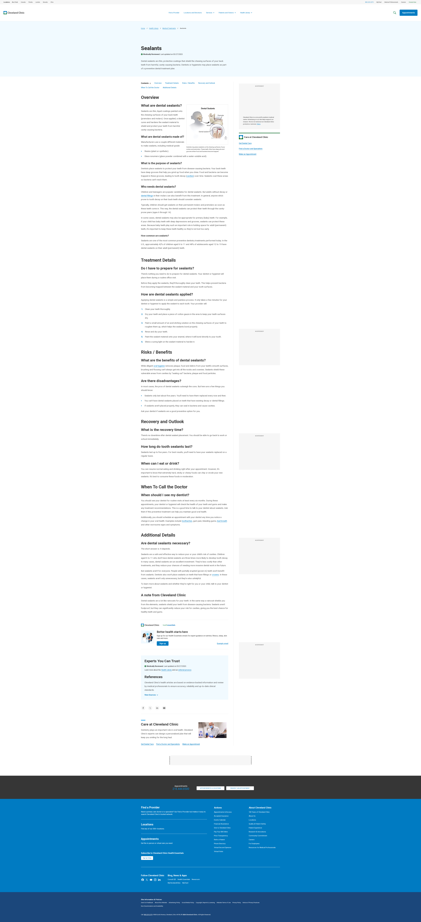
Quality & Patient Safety (257, 824)
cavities (190, 176)
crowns (215, 574)
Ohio (52, 2)
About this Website (161, 902)
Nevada (45, 2)
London (38, 2)
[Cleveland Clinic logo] (150, 625)
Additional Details (169, 88)
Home (143, 28)
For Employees (254, 844)
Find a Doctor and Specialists (250, 149)
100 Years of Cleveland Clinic (259, 812)
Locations (252, 820)
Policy (258, 124)
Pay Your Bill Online (221, 832)
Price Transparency (221, 836)
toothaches (187, 521)
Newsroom (196, 879)
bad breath (222, 521)
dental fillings (147, 195)
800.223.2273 (369, 2)
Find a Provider (174, 13)
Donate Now (412, 2)
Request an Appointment (240, 788)
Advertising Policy (174, 902)
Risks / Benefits (188, 83)
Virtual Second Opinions (222, 848)
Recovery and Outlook (206, 83)
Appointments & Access (223, 812)
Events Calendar (220, 820)
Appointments (408, 13)
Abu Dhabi (15, 2)
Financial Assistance (221, 824)
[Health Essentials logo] (169, 625)
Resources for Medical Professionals (262, 848)
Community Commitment (258, 836)
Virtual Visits (218, 851)
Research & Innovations (257, 832)
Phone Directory (220, 844)
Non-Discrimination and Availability (152, 906)
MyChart (379, 2)
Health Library (153, 28)
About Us (252, 816)
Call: (146, 914)
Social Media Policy (188, 902)
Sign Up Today (147, 858)
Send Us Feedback (147, 902)
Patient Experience (255, 828)
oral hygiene (159, 366)
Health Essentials (184, 879)
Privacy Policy (236, 902)
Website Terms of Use (224, 902)
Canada (23, 2)
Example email (222, 643)
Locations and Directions (193, 13)
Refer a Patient (219, 840)
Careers (403, 2)
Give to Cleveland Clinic (222, 828)
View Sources (150, 695)
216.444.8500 (181, 789)
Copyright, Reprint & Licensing (205, 902)
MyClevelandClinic (174, 883)
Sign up (162, 643)
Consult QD (172, 879)
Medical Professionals (391, 2)
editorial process (184, 670)
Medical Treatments (169, 28)
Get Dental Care (245, 143)
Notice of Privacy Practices (251, 902)
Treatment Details (172, 83)
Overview (158, 83)
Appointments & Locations (210, 788)
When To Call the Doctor (150, 88)
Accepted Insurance (221, 816)
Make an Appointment (247, 154)
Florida (31, 2)
